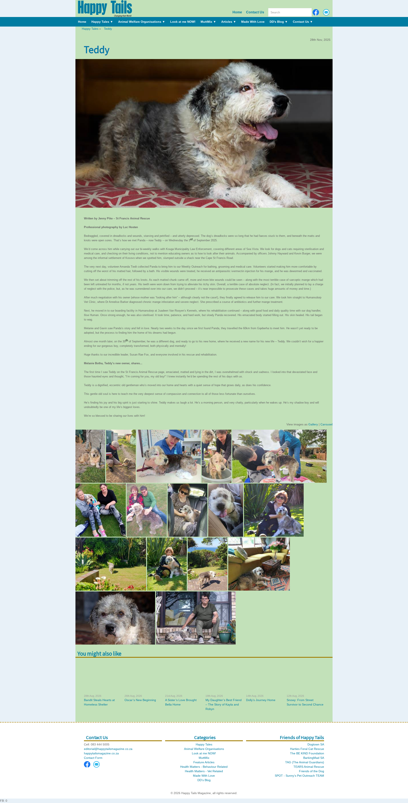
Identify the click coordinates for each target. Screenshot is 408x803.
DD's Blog (279, 21)
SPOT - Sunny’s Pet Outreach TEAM (299, 775)
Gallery (313, 424)
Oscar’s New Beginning (140, 700)
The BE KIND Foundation (307, 753)
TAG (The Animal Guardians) (304, 762)
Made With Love (253, 21)
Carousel (326, 424)
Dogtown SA (315, 744)
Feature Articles (203, 762)
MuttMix (208, 21)
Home (237, 12)
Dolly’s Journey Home (260, 700)
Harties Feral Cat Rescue (307, 749)
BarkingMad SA (313, 757)
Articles (228, 21)
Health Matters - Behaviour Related (204, 766)
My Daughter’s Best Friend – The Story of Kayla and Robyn (223, 704)
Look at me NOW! (183, 21)
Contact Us (255, 12)
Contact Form (93, 757)
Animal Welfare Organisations (141, 21)
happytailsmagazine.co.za (101, 753)
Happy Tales (102, 21)
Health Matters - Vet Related (204, 771)
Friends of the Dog (311, 771)
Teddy (108, 28)
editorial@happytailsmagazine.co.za (108, 749)
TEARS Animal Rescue (308, 766)
